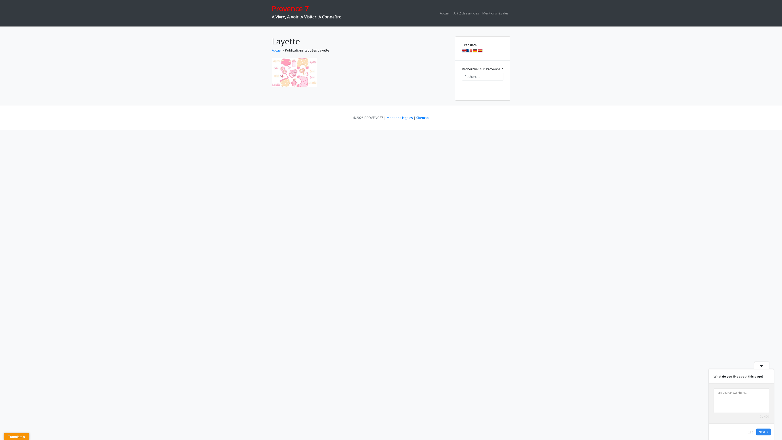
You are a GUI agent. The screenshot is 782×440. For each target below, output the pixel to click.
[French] (469, 51)
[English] (464, 51)
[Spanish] (480, 51)
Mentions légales (495, 13)
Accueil (445, 13)
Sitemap (422, 118)
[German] (474, 51)
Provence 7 (290, 8)
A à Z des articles (466, 13)
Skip (750, 431)
